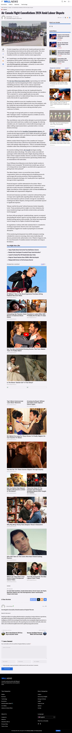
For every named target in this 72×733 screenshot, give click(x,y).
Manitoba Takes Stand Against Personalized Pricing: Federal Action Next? (24, 252)
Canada (5, 9)
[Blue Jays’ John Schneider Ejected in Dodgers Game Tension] (52, 44)
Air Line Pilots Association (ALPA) (19, 81)
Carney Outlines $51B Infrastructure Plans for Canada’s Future (63, 60)
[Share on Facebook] (63, 17)
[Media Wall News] (11, 1)
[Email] (67, 17)
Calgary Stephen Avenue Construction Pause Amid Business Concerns (23, 250)
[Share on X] (65, 17)
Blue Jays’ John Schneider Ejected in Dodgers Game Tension (63, 44)
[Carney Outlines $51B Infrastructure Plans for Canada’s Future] (52, 60)
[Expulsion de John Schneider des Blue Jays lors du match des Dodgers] (52, 36)
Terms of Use (39, 730)
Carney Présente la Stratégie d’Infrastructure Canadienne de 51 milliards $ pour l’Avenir (64, 52)
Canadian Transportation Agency (32, 131)
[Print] (70, 17)
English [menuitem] (42, 717)
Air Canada (27, 150)
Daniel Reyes (9, 16)
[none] (46, 717)
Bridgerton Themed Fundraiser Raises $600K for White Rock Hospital (23, 257)
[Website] (46, 606)
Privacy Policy (30, 730)
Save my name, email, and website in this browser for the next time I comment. (20, 665)
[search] (62, 1)
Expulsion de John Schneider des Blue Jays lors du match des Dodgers (63, 36)
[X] (52, 26)
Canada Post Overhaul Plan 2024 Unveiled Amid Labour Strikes (22, 255)
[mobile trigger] (2, 1)
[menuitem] (46, 717)
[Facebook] (50, 26)
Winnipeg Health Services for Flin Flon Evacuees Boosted (20, 260)
